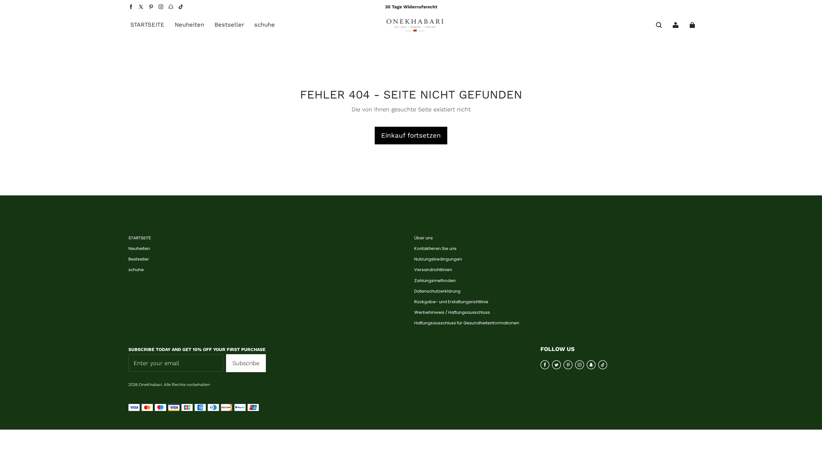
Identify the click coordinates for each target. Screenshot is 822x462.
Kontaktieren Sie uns (435, 249)
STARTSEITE (139, 238)
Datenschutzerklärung (437, 291)
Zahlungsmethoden (435, 281)
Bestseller (138, 259)
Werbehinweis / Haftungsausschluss (452, 312)
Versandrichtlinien (433, 270)
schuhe (136, 270)
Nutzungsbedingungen (438, 259)
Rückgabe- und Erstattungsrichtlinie (451, 302)
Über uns (423, 238)
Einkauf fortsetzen (411, 135)
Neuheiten (139, 249)
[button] (658, 25)
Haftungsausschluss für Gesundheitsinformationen (466, 323)
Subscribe (245, 363)
